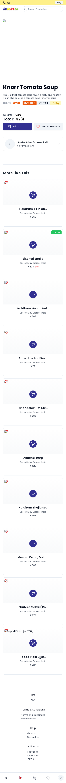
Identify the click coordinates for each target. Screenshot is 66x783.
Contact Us (33, 737)
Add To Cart (19, 126)
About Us (32, 733)
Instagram (33, 755)
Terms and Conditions (33, 714)
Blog (59, 2)
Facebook (32, 751)
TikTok (30, 759)
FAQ (33, 700)
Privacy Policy (28, 718)
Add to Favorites (51, 126)
